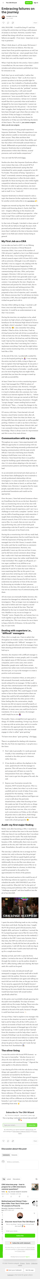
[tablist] (10, 1155)
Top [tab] (4, 1179)
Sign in (36, 3)
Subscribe (29, 3)
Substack (10, 1275)
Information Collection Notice (26, 1249)
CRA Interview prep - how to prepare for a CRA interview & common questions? (14, 1187)
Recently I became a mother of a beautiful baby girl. (12, 1209)
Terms (28, 1263)
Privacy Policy (21, 1251)
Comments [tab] (6, 1155)
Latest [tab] (9, 1179)
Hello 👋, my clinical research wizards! (14, 1192)
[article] (20, 1190)
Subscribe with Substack (21, 1243)
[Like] (3, 23)
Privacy (22, 1263)
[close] (34, 1213)
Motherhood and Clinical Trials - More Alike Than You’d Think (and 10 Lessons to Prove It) (15, 1203)
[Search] (36, 1179)
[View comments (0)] (8, 23)
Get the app (29, 1270)
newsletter (31, 201)
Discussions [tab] (16, 1179)
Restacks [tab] (14, 1155)
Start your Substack (15, 1270)
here (23, 158)
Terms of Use (30, 1247)
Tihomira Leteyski (11, 16)
